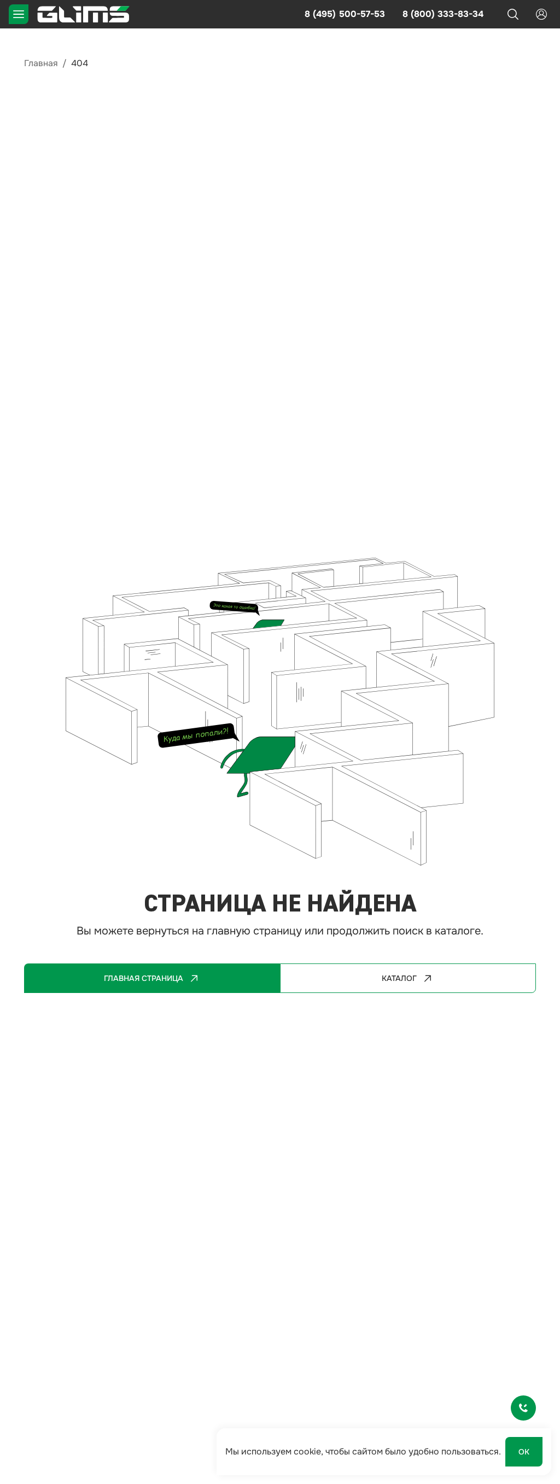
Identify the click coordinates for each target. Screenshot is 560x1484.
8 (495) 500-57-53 (345, 14)
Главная (41, 63)
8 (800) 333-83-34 (442, 14)
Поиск (513, 14)
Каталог (399, 978)
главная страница (143, 978)
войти (541, 14)
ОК (523, 1452)
